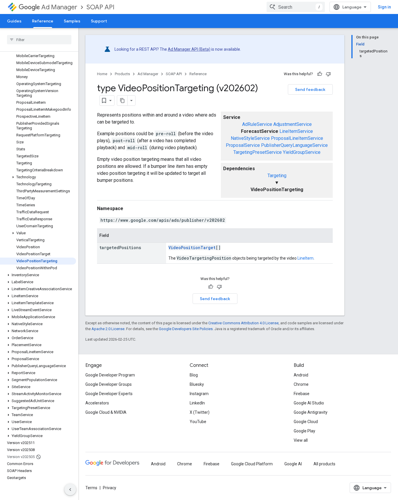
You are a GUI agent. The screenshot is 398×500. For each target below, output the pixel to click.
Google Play (304, 431)
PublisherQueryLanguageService (294, 145)
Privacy (109, 487)
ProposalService (243, 145)
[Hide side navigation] (70, 489)
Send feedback (310, 89)
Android (301, 375)
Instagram (199, 393)
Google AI (293, 464)
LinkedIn (197, 403)
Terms (91, 487)
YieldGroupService (301, 152)
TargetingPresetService (257, 152)
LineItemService (296, 131)
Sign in (384, 7)
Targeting (276, 175)
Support (99, 21)
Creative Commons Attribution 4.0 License (243, 323)
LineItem (305, 258)
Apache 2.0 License (107, 329)
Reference (42, 21)
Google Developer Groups (108, 384)
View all (301, 440)
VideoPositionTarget (192, 247)
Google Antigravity (310, 412)
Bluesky (197, 384)
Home (102, 74)
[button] (38, 177)
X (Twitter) (199, 412)
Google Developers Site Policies (186, 329)
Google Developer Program (110, 375)
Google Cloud (306, 421)
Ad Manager (59, 7)
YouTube (198, 421)
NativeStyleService (250, 138)
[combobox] (296, 7)
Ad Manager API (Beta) (189, 49)
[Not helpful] (328, 74)
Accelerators (97, 403)
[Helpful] (319, 74)
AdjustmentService (292, 124)
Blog (194, 375)
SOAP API (101, 7)
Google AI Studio (309, 403)
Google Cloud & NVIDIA (105, 412)
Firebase (301, 393)
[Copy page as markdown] (122, 100)
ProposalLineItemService (297, 138)
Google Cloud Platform (252, 464)
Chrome (301, 384)
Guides (14, 21)
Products (122, 74)
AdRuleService (257, 124)
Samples (72, 21)
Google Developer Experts (109, 393)
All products (324, 464)
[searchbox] (39, 39)
